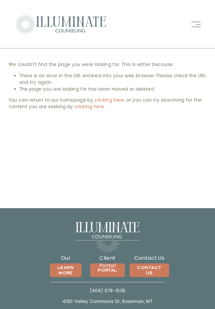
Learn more (65, 270)
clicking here (109, 100)
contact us (149, 270)
